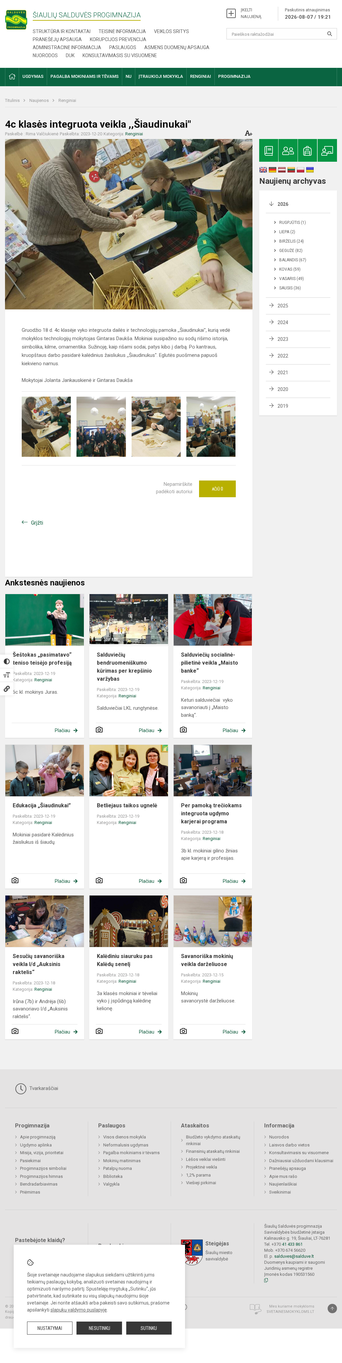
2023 (283, 339)
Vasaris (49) (291, 278)
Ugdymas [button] (32, 76)
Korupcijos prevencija (118, 39)
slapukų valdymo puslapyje (78, 1310)
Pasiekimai (30, 1160)
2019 (283, 406)
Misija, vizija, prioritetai (41, 1152)
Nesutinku (99, 1328)
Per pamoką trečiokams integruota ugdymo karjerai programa (211, 813)
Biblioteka (113, 1176)
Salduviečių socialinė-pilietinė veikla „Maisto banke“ (209, 663)
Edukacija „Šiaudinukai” (42, 805)
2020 (283, 389)
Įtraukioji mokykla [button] (161, 76)
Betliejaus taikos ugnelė (127, 805)
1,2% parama (198, 1175)
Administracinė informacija (67, 47)
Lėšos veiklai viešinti (205, 1159)
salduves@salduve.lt (294, 1256)
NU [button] (129, 76)
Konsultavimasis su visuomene (119, 55)
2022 (283, 356)
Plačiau (62, 730)
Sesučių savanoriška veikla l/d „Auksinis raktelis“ (38, 964)
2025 (283, 305)
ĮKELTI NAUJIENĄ (251, 13)
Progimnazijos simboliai (43, 1168)
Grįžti (37, 523)
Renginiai (67, 100)
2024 (283, 322)
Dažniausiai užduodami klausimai (301, 1160)
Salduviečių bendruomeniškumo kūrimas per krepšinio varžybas (124, 667)
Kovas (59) (290, 269)
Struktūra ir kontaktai (62, 31)
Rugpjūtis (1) (292, 222)
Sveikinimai (280, 1192)
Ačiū (217, 489)
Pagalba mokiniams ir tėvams (131, 1152)
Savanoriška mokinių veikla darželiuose (207, 960)
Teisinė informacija (122, 31)
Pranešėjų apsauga (57, 39)
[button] (12, 77)
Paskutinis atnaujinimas (308, 13)
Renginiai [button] (200, 76)
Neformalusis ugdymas (125, 1144)
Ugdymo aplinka (36, 1144)
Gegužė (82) (291, 250)
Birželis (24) (291, 241)
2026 (283, 204)
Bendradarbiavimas (38, 1184)
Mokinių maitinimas (122, 1160)
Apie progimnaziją (37, 1136)
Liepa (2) (287, 232)
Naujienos (39, 100)
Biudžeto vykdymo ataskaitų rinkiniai (213, 1140)
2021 (283, 372)
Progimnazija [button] (234, 76)
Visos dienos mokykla (124, 1136)
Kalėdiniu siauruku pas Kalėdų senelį (125, 960)
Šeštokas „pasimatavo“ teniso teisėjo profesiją (42, 659)
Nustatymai (49, 1328)
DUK (70, 55)
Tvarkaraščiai (43, 1088)
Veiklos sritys (171, 31)
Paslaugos (122, 47)
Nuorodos (45, 55)
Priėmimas (30, 1192)
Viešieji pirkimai (201, 1182)
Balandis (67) (292, 260)
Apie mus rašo (283, 1176)
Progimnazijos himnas (41, 1176)
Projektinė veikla (201, 1167)
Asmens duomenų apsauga (176, 47)
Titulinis (13, 100)
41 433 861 (292, 1244)
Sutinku (149, 1328)
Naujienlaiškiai (283, 1184)
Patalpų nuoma (117, 1168)
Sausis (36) (290, 288)
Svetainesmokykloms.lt (290, 1312)
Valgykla (111, 1184)
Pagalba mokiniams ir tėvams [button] (84, 76)
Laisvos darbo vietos (289, 1144)
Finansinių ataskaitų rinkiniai (213, 1151)
